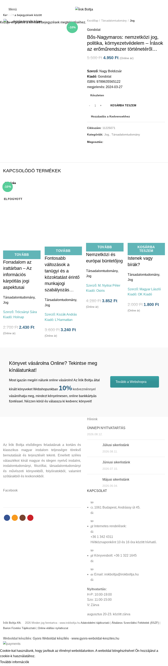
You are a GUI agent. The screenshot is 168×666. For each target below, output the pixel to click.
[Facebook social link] (77, 2)
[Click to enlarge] (10, 18)
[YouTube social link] (91, 2)
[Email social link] (81, 2)
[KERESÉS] (162, 15)
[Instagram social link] (86, 2)
